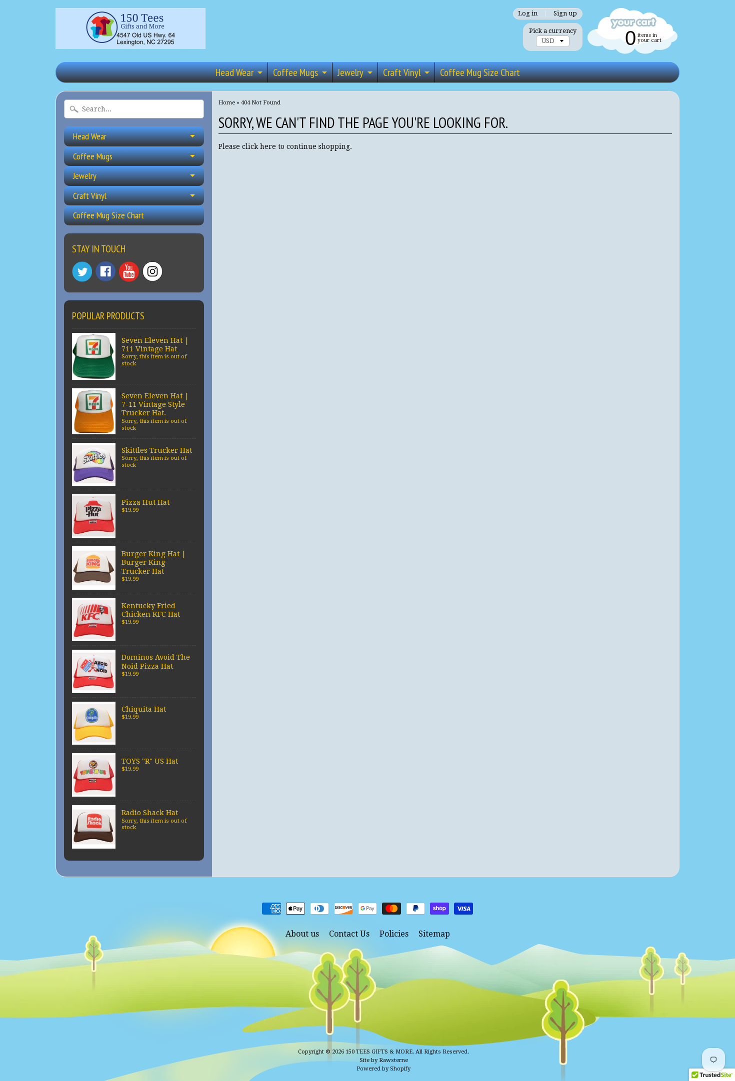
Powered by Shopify (383, 1069)
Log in (528, 13)
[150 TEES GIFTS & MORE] (131, 34)
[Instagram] (152, 271)
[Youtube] (129, 271)
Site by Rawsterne (384, 1060)
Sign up (565, 13)
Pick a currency (552, 30)
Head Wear (235, 72)
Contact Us (349, 934)
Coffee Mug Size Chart (480, 72)
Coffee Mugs (295, 72)
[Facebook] (106, 271)
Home (226, 102)
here (268, 146)
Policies (394, 934)
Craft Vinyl (401, 72)
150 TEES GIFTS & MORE (379, 1052)
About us (302, 934)
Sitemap (434, 934)
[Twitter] (82, 271)
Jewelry (351, 72)
